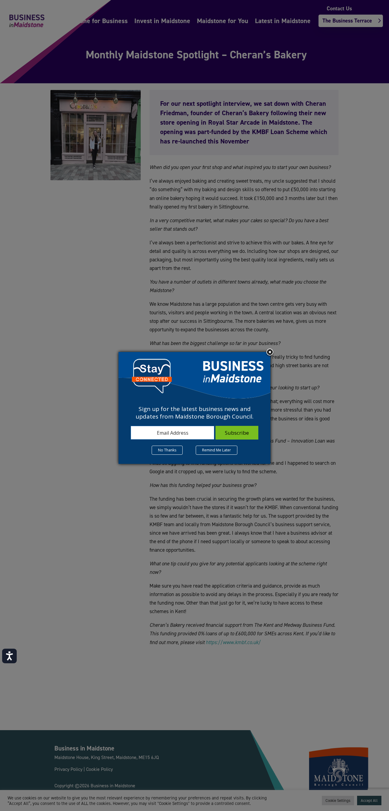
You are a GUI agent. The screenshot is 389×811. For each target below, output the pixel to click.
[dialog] (194, 408)
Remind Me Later (216, 450)
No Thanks (167, 450)
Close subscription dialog (269, 352)
